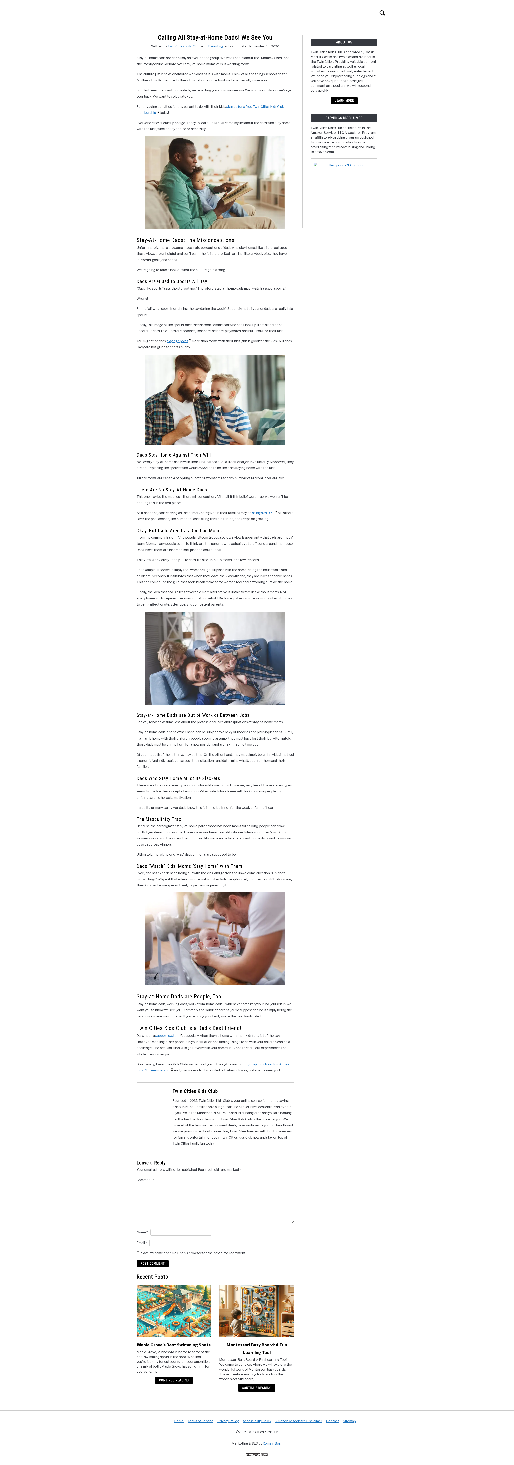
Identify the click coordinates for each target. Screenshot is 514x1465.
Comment (145, 1180)
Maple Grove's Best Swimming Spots (174, 1345)
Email (142, 1243)
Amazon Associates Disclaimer (298, 1421)
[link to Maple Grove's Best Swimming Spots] (174, 1311)
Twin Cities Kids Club (183, 46)
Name (142, 1232)
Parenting (215, 46)
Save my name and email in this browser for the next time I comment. (193, 1253)
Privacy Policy (228, 1421)
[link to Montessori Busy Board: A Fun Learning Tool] (256, 1311)
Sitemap (349, 1421)
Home (179, 1421)
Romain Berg (272, 1443)
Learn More (344, 100)
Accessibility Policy (257, 1421)
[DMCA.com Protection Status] (257, 1456)
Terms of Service (200, 1421)
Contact (332, 1421)
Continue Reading (174, 1380)
